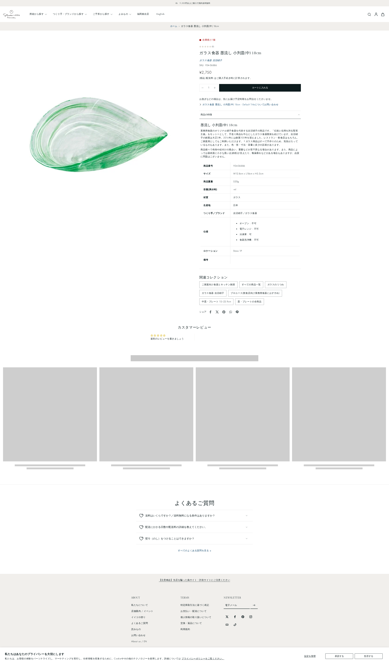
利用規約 (185, 629)
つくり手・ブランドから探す (68, 14)
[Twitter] (227, 616)
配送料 (210, 78)
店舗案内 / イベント (142, 611)
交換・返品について (191, 623)
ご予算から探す (101, 14)
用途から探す (36, 14)
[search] (369, 14)
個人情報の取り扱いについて (196, 617)
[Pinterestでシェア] (223, 312)
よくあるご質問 (139, 623)
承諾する (339, 656)
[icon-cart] (382, 14)
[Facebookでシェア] (210, 312)
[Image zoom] (96, 131)
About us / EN (139, 641)
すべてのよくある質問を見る (193, 550)
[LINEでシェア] (237, 312)
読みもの (136, 629)
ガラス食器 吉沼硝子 (210, 60)
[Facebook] (235, 616)
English (160, 14)
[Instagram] (250, 616)
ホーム (173, 26)
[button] (260, 88)
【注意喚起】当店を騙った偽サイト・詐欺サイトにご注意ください (194, 580)
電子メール (231, 605)
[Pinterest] (242, 616)
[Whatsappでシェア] (230, 312)
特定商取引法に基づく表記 (195, 605)
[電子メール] (227, 624)
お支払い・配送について (194, 611)
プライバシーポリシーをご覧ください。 (203, 658)
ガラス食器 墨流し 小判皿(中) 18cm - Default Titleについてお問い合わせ (240, 104)
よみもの (123, 14)
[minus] (203, 88)
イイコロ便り (138, 617)
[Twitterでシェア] (217, 312)
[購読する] (254, 605)
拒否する (368, 656)
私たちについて (139, 605)
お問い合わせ (138, 635)
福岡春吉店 (143, 14)
